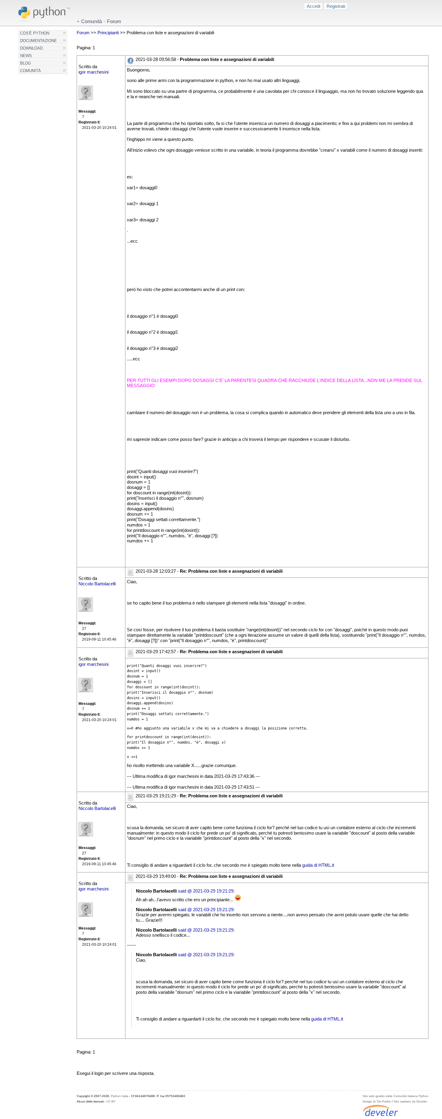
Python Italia (119, 1096)
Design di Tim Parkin (377, 1101)
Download (31, 48)
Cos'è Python (34, 33)
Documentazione (38, 40)
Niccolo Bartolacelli (97, 583)
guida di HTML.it (318, 865)
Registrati (336, 6)
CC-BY (111, 1101)
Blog (25, 63)
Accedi (313, 6)
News (26, 55)
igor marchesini (93, 72)
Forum (83, 32)
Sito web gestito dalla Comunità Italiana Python (395, 1096)
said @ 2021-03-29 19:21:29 (205, 891)
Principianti (108, 32)
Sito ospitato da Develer (410, 1101)
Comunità (30, 70)
